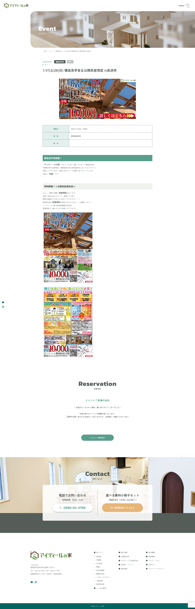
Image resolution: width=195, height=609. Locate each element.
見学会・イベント (127, 564)
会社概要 (151, 552)
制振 (98, 567)
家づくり (99, 552)
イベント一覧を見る (97, 437)
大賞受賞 (99, 580)
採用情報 (151, 556)
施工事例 (124, 552)
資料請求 (124, 568)
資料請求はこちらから (124, 507)
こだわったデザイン (103, 577)
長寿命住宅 (100, 584)
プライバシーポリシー (156, 568)
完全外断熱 (100, 570)
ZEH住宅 (99, 563)
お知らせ (151, 564)
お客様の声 (125, 556)
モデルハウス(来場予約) (129, 560)
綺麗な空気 (100, 574)
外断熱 (98, 560)
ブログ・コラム (154, 560)
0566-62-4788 (75, 507)
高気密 (98, 556)
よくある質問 (101, 588)
